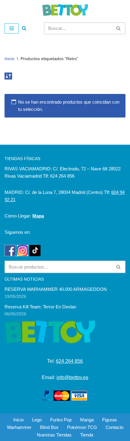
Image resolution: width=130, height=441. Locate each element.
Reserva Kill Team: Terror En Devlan (40, 306)
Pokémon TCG (82, 427)
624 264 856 (69, 361)
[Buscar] (24, 28)
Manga (87, 419)
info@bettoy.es (72, 377)
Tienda (86, 434)
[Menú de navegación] (12, 28)
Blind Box (49, 427)
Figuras (109, 419)
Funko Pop (61, 419)
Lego (37, 419)
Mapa (38, 215)
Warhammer (19, 427)
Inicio (10, 58)
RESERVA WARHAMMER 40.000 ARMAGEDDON (56, 289)
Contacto (114, 427)
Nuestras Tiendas (54, 434)
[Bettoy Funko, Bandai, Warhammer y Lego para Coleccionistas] (65, 10)
